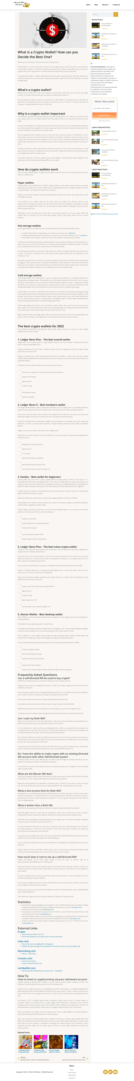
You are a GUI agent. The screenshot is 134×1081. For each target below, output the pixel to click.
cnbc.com (23, 941)
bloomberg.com (27, 951)
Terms (103, 120)
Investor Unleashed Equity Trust (32, 963)
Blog (96, 4)
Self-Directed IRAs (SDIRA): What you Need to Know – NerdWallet (42, 971)
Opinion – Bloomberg (28, 954)
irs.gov (21, 931)
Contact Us (116, 4)
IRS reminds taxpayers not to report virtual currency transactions (42, 936)
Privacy (108, 120)
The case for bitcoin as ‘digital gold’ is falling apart (37, 944)
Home (88, 4)
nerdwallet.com (27, 968)
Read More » (104, 28)
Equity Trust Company (29, 961)
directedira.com (77, 907)
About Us (105, 4)
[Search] (116, 14)
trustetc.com (25, 958)
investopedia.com (45, 914)
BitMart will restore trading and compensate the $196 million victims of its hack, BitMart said (51, 946)
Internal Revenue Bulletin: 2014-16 (33, 934)
